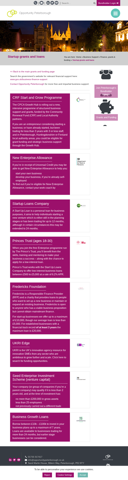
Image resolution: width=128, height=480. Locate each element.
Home (78, 57)
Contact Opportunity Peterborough (27, 84)
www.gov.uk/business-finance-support (28, 79)
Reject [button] (47, 475)
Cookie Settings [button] (65, 475)
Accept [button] (83, 475)
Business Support (90, 57)
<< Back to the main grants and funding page (32, 71)
